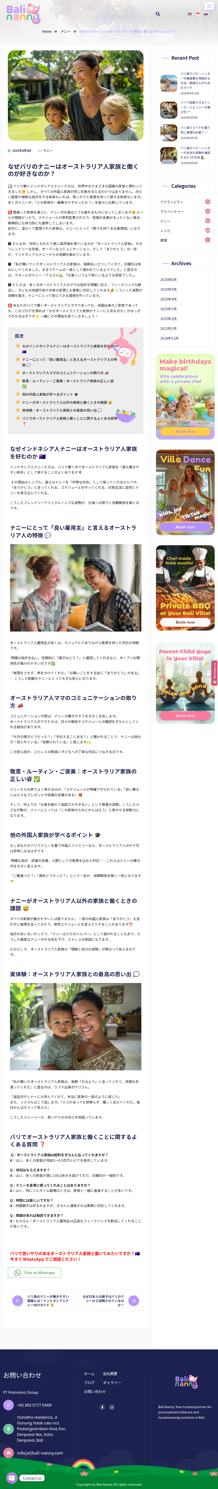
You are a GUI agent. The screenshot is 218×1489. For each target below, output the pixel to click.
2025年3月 (168, 308)
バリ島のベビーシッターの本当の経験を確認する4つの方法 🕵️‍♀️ (195, 152)
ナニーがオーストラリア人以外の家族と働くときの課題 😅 (67, 402)
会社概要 (110, 1373)
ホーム (89, 1373)
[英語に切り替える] (190, 14)
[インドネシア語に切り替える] (198, 14)
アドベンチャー (172, 211)
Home (46, 31)
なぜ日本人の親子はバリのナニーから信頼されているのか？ (103, 1300)
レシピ (165, 230)
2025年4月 (168, 299)
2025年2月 (168, 318)
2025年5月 (168, 289)
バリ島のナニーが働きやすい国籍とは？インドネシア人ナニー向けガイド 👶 (48, 1300)
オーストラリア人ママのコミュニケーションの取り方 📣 (65, 372)
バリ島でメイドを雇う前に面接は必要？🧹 (195, 129)
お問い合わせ (95, 1391)
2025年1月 (168, 328)
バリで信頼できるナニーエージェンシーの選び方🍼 (195, 107)
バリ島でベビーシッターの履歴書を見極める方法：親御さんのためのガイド (195, 80)
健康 (163, 240)
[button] (209, 6)
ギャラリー (112, 1382)
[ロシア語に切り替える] (206, 14)
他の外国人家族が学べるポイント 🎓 (50, 394)
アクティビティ (172, 201)
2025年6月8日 (21, 150)
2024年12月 (169, 338)
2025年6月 (168, 279)
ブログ (89, 1382)
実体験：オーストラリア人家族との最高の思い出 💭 (62, 410)
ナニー (65, 31)
